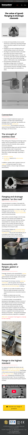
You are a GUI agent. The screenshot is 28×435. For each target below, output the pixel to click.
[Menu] (17, 5)
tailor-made (4, 375)
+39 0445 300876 (9, 1)
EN (25, 5)
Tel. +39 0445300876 (14, 431)
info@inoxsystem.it (20, 1)
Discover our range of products (15, 407)
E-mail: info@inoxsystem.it (14, 433)
